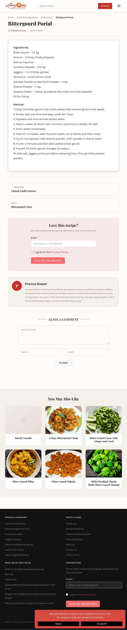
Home (11, 17)
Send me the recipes (48, 260)
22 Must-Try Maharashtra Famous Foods (24, 569)
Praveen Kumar (18, 30)
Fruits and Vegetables (27, 17)
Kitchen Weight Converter (17, 529)
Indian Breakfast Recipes (78, 534)
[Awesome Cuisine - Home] (19, 6)
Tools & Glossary (74, 539)
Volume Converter (13, 534)
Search (105, 6)
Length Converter (13, 539)
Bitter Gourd (47, 17)
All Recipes (71, 523)
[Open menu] (119, 6)
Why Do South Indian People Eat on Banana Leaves (29, 603)
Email (34, 238)
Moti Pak (9, 574)
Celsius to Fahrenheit (15, 523)
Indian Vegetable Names (17, 555)
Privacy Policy (59, 252)
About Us (70, 544)
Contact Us (71, 549)
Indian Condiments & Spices (19, 544)
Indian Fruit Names (14, 549)
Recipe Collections (75, 529)
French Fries (11, 579)
